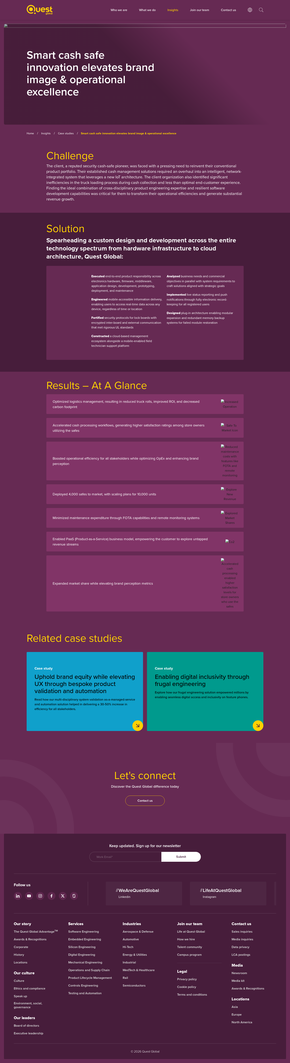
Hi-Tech (128, 947)
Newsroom (239, 973)
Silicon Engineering (81, 947)
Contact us (145, 800)
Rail (125, 978)
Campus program (189, 955)
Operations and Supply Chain (89, 970)
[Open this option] (250, 14)
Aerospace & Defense (138, 932)
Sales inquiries (242, 932)
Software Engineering (83, 932)
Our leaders (24, 1017)
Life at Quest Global (191, 932)
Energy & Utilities (135, 955)
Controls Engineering (83, 986)
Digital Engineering (81, 955)
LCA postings (241, 955)
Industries (132, 923)
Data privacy (240, 947)
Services (75, 923)
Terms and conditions (192, 995)
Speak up (20, 996)
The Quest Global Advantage (36, 932)
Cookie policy (186, 987)
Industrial (129, 962)
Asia (235, 1007)
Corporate (21, 947)
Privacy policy (187, 979)
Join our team (199, 10)
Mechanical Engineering (85, 962)
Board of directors (26, 1026)
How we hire (186, 939)
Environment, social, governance (28, 1005)
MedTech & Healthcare (139, 970)
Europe (237, 1015)
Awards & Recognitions (30, 939)
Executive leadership (28, 1033)
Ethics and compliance (29, 989)
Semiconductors (134, 986)
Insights (172, 10)
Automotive (131, 939)
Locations (20, 962)
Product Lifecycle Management (90, 978)
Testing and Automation (85, 993)
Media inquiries (242, 939)
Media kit (238, 981)
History (19, 955)
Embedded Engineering (84, 939)
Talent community (189, 947)
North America (242, 1022)
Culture (19, 981)
